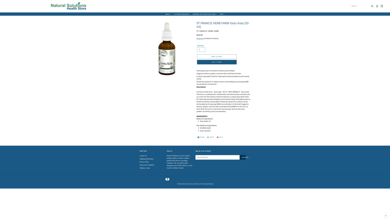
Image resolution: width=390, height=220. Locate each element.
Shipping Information (146, 159)
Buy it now (217, 62)
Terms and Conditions (147, 165)
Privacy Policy (144, 162)
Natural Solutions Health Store (191, 184)
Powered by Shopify (207, 184)
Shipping (200, 38)
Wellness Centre (145, 168)
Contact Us (143, 156)
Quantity (200, 46)
